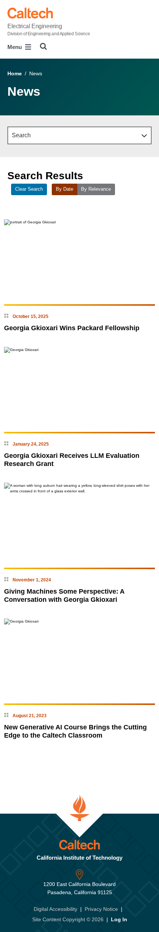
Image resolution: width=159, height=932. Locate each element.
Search (21, 135)
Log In (119, 919)
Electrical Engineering (48, 29)
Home (14, 73)
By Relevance (96, 189)
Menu (15, 47)
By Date (64, 189)
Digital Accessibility (55, 909)
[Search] (43, 46)
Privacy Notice (101, 909)
